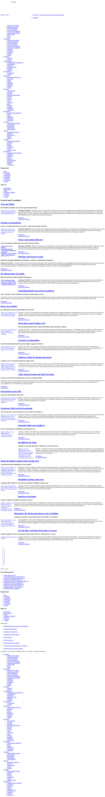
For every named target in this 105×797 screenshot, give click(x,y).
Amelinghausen (8, 61)
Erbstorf (9, 59)
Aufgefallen (7, 174)
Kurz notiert (7, 188)
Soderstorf (10, 70)
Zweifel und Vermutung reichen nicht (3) (14, 578)
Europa (9, 37)
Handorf (9, 82)
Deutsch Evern (11, 135)
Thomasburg (10, 147)
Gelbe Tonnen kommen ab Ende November (36, 374)
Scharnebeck (7, 151)
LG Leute (6, 195)
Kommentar (7, 177)
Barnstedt (9, 133)
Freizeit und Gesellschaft (13, 33)
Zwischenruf (7, 175)
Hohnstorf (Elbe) (11, 160)
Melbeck (9, 138)
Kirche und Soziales (12, 30)
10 (4, 563)
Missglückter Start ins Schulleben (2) (13, 582)
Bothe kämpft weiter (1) (10, 575)
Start (5, 171)
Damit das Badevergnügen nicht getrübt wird (20, 461)
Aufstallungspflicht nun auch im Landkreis (36, 291)
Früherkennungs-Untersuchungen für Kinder (15, 645)
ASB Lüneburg (8, 637)
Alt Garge (9, 92)
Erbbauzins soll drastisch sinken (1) (13, 579)
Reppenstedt (10, 126)
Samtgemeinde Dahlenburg (14, 113)
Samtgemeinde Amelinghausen (15, 62)
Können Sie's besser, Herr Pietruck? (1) (14, 584)
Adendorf (6, 56)
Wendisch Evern (11, 150)
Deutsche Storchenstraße (10, 629)
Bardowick (7, 76)
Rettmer (9, 55)
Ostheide (6, 139)
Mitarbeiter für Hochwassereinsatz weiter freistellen (36, 513)
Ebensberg (10, 49)
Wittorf (9, 87)
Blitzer (5, 191)
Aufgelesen (7, 172)
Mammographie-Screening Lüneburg (13, 648)
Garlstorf (9, 99)
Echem (9, 157)
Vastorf (9, 148)
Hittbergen (10, 159)
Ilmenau (6, 130)
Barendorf (9, 142)
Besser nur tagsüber (9, 306)
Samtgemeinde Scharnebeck (14, 153)
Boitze (9, 114)
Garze (8, 101)
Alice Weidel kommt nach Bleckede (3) (14, 576)
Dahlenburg (7, 111)
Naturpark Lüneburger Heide (11, 634)
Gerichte (6, 197)
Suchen (6, 181)
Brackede (9, 96)
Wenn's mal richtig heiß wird (30, 240)
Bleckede (6, 89)
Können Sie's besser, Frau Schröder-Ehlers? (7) (16, 581)
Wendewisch (10, 110)
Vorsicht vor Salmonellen (28, 340)
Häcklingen (10, 50)
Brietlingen (10, 156)
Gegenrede (7, 178)
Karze (8, 104)
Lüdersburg (10, 162)
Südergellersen (11, 127)
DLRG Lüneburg (8, 640)
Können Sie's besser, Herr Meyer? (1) (13, 585)
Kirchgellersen (11, 125)
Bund (8, 36)
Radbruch (9, 85)
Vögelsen (9, 86)
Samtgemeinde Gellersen (13, 123)
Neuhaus (9, 74)
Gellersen (6, 122)
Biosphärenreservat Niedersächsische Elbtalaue (16, 626)
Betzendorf (10, 65)
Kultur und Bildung (12, 28)
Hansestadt (7, 39)
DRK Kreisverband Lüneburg (12, 643)
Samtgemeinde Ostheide (13, 141)
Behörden (6, 194)
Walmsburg (10, 108)
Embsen (9, 136)
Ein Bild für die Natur (27, 442)
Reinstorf (9, 145)
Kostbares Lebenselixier (11, 223)
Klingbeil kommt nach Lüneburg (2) (13, 587)
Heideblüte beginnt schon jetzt (31, 479)
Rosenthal (9, 107)
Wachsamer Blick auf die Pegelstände (16, 408)
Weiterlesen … (22, 217)
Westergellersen (11, 129)
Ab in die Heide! (7, 204)
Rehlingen (10, 68)
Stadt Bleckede (11, 90)
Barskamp (9, 93)
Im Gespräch (7, 180)
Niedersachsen (11, 34)
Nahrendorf (10, 119)
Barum (9, 80)
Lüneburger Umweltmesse (11, 631)
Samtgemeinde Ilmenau (13, 132)
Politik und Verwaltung (13, 25)
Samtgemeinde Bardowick (14, 77)
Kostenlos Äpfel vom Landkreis (31, 425)
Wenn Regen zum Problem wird (31, 323)
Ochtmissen (10, 52)
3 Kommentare (4, 388)
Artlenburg (10, 154)
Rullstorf (9, 163)
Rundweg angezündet (27, 496)
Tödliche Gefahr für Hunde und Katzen (35, 357)
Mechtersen (10, 83)
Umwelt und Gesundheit (13, 31)
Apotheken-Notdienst (9, 192)
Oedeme (9, 53)
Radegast (9, 105)
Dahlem (9, 116)
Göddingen (10, 102)
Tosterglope (10, 120)
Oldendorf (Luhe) (11, 67)
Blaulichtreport (8, 189)
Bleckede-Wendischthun (13, 95)
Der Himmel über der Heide (13, 274)
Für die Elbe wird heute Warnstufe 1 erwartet (37, 530)
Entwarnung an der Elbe (11, 391)
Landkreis (35, 17)
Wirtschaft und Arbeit (12, 27)
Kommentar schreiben (24, 219)
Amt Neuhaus (7, 71)
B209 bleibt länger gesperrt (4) (12, 588)
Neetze (9, 144)
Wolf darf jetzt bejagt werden (30, 257)
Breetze (9, 98)
